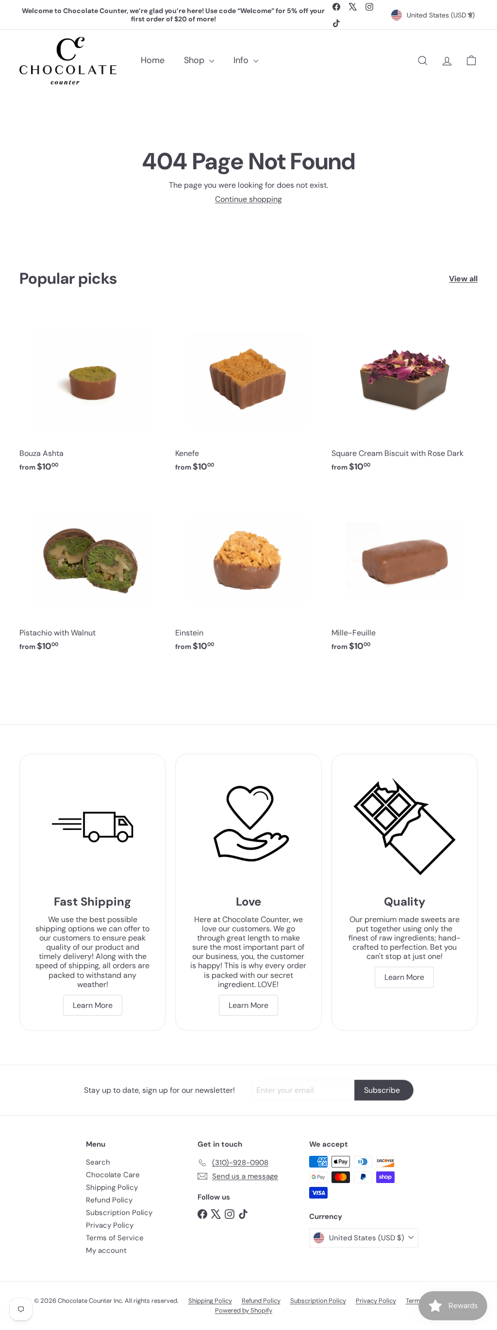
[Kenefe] (248, 394)
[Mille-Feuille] (404, 574)
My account (106, 1250)
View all (463, 278)
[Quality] (405, 827)
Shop (195, 60)
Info (242, 60)
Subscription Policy (119, 1212)
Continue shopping (248, 199)
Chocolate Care (113, 1175)
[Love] (248, 827)
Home (153, 60)
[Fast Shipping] (92, 827)
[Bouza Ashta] (92, 394)
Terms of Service (115, 1238)
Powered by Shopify (243, 1310)
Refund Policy (109, 1200)
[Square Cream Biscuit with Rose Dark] (404, 394)
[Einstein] (248, 574)
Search (98, 1162)
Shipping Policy (112, 1187)
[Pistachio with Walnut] (92, 574)
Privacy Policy (109, 1225)
